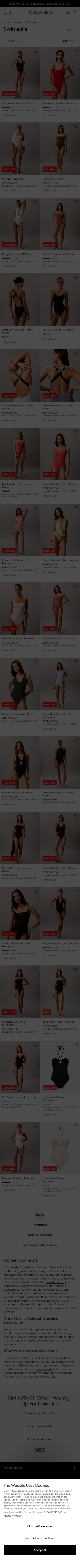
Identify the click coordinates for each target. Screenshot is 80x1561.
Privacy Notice (13, 1515)
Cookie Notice (53, 1511)
